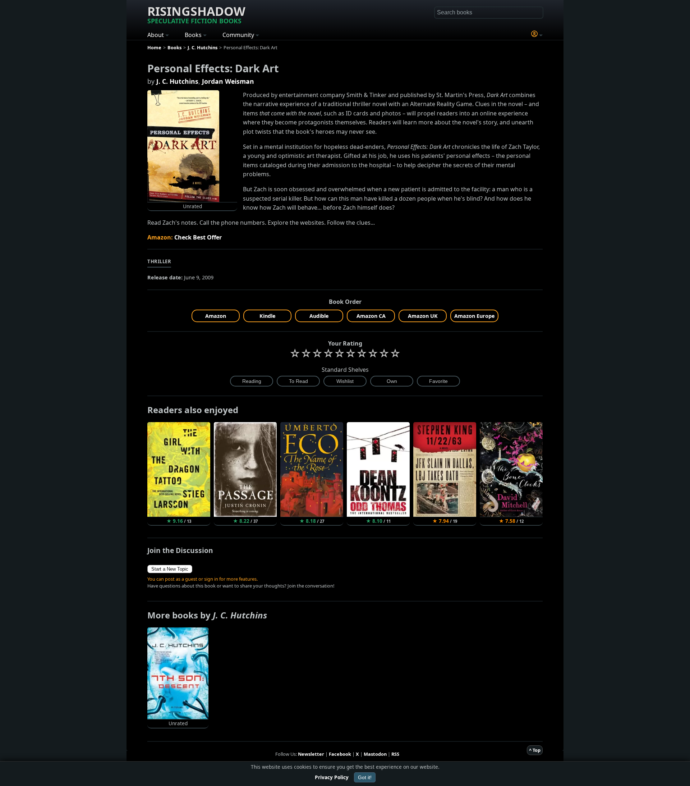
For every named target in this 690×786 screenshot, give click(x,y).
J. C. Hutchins (177, 81)
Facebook (340, 754)
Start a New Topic (169, 569)
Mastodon (375, 754)
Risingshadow (196, 14)
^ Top (534, 750)
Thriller (159, 261)
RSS (395, 754)
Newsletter (311, 754)
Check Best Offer (198, 237)
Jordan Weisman (228, 81)
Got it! (365, 777)
